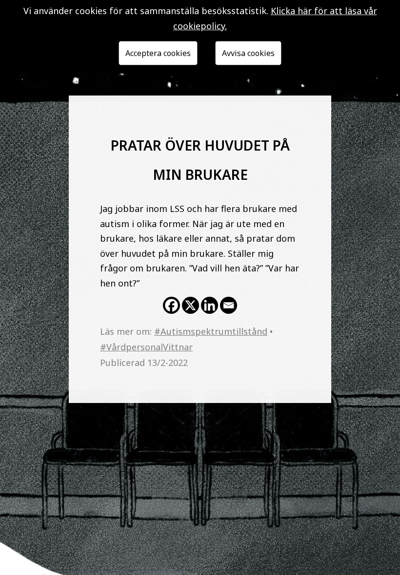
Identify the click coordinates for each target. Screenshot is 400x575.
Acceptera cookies (158, 53)
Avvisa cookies (248, 53)
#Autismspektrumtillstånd (210, 331)
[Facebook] (171, 305)
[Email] (228, 305)
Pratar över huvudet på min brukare (200, 158)
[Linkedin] (209, 305)
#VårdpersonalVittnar (146, 347)
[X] (190, 305)
